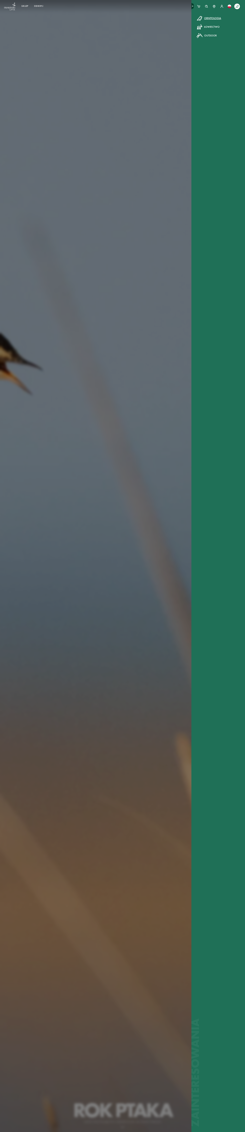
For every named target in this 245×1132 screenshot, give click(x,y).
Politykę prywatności (157, 66)
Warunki (142, 66)
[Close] (180, 21)
